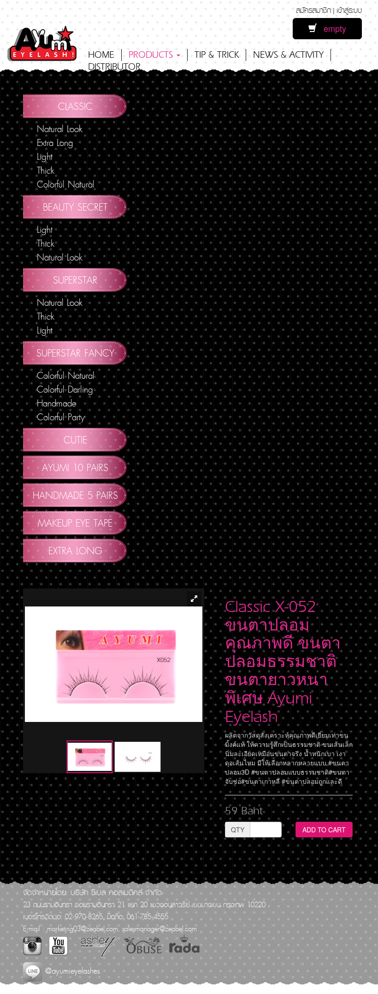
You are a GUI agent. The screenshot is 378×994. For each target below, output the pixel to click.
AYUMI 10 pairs (75, 467)
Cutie (75, 439)
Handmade (56, 403)
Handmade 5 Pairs (75, 495)
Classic (75, 106)
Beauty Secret (75, 207)
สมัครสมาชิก (313, 10)
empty (331, 28)
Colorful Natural (65, 184)
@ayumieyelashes (71, 970)
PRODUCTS (152, 54)
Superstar (75, 280)
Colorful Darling (65, 389)
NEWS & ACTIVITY (288, 54)
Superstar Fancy (75, 353)
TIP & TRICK (217, 54)
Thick (45, 170)
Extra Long (55, 143)
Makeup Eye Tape (75, 523)
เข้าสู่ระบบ (349, 10)
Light (45, 157)
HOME (101, 54)
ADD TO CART (324, 829)
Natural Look (60, 129)
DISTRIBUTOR (114, 66)
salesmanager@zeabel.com (159, 928)
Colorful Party (61, 417)
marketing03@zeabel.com (82, 928)
